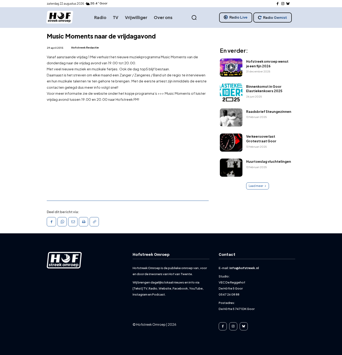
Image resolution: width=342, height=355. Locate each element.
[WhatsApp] (62, 221)
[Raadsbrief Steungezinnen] (231, 117)
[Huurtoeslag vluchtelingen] (231, 168)
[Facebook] (277, 4)
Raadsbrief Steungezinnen (268, 111)
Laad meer (256, 186)
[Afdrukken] (83, 221)
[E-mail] (72, 221)
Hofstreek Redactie (85, 47)
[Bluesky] (288, 4)
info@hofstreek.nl (244, 268)
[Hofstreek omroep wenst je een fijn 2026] (231, 68)
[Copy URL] (94, 221)
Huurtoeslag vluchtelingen (268, 161)
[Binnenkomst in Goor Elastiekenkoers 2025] (231, 93)
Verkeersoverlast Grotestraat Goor (261, 138)
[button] (194, 17)
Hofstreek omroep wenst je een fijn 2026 (267, 63)
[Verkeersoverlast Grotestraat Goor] (231, 143)
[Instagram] (282, 4)
